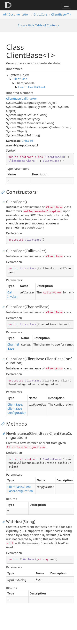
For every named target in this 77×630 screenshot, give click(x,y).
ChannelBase (13, 346)
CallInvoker (12, 294)
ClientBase (20, 79)
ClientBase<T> (61, 14)
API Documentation (16, 14)
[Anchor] (4, 192)
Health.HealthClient (31, 87)
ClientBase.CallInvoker (21, 98)
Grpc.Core (40, 14)
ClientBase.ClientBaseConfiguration (16, 409)
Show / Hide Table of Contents (38, 25)
